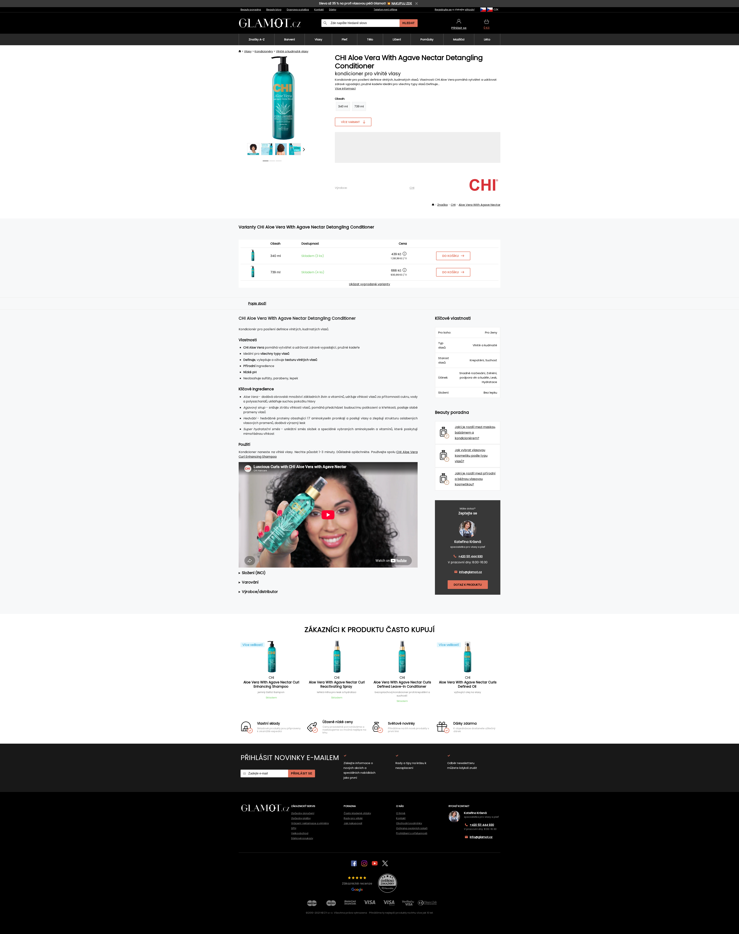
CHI (412, 188)
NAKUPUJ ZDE (401, 3)
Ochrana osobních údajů (411, 828)
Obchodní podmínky (409, 823)
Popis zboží (257, 303)
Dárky (332, 9)
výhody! (470, 9)
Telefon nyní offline (385, 9)
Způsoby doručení (302, 813)
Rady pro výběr (353, 818)
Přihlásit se (301, 773)
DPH (293, 828)
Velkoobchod (299, 833)
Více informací (345, 88)
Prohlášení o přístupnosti (411, 833)
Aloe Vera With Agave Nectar (479, 205)
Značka (442, 205)
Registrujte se (443, 9)
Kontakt (319, 9)
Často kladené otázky (357, 813)
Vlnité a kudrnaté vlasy (292, 51)
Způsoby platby (301, 818)
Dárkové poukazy (302, 838)
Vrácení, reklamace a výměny (310, 823)
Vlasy (248, 51)
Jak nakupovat (353, 823)
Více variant (350, 122)
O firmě (400, 813)
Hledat (408, 23)
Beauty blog (273, 9)
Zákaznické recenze (357, 883)
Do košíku (450, 256)
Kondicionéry (264, 51)
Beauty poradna (251, 9)
